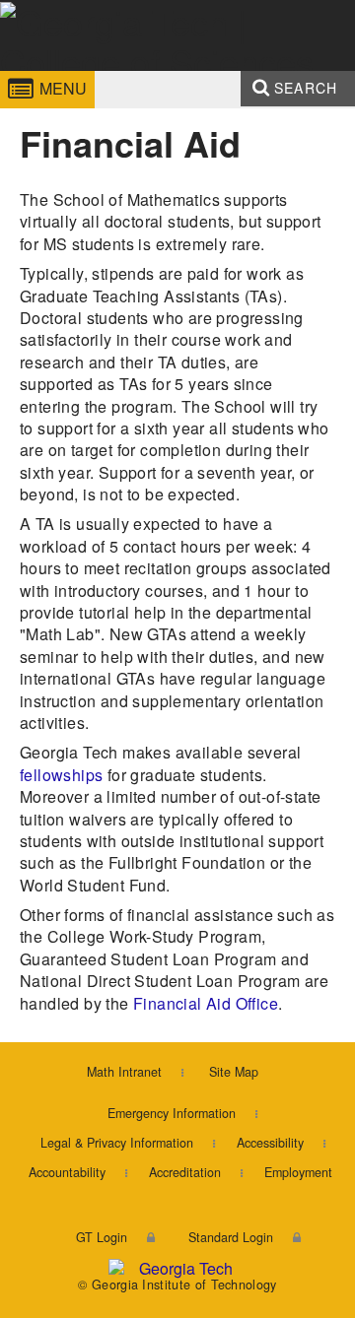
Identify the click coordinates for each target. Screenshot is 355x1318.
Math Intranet (124, 1072)
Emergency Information (171, 1113)
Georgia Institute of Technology (53, 72)
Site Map (233, 1072)
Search (305, 88)
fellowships (61, 774)
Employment (298, 1172)
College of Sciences (186, 72)
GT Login (101, 1237)
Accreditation (185, 1172)
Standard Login (230, 1237)
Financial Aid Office (205, 1003)
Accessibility (270, 1143)
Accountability (67, 1172)
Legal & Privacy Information (116, 1143)
